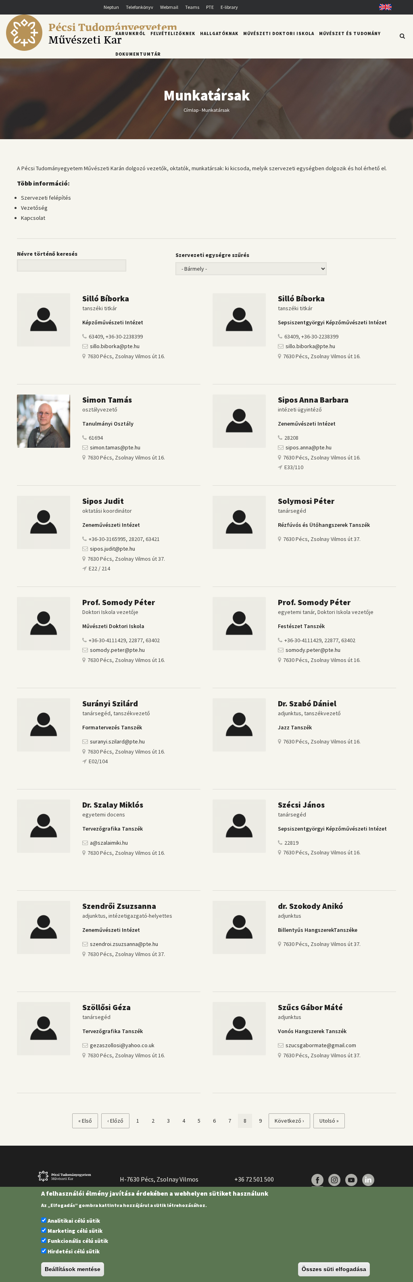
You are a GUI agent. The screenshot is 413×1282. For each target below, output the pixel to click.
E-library (229, 7)
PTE (210, 7)
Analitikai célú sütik (74, 1220)
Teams (192, 7)
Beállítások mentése (72, 1269)
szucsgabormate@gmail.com (321, 1045)
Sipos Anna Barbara (313, 400)
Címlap (191, 110)
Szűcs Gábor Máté (310, 1007)
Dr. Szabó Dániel (307, 703)
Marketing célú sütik (75, 1230)
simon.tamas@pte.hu (115, 447)
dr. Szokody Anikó (310, 906)
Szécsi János (301, 805)
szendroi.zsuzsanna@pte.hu (124, 944)
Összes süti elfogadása (334, 1269)
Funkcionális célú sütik (78, 1240)
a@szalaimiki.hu (109, 842)
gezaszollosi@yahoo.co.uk (122, 1045)
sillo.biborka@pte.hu (115, 346)
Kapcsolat (33, 217)
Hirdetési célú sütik (74, 1251)
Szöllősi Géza (106, 1007)
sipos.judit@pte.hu (112, 548)
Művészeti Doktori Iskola (278, 33)
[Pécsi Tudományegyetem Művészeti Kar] (91, 48)
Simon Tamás (107, 400)
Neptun (111, 7)
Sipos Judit (103, 501)
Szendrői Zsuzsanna (119, 906)
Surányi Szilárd (110, 703)
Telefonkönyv (139, 7)
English (382, 7)
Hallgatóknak (219, 33)
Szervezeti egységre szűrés (212, 255)
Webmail (169, 7)
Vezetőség (34, 207)
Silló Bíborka (105, 298)
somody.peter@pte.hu (117, 650)
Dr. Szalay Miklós (112, 805)
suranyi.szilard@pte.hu (117, 741)
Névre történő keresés (47, 253)
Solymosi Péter (306, 501)
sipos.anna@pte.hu (309, 447)
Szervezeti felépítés (46, 197)
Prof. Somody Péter (118, 602)
